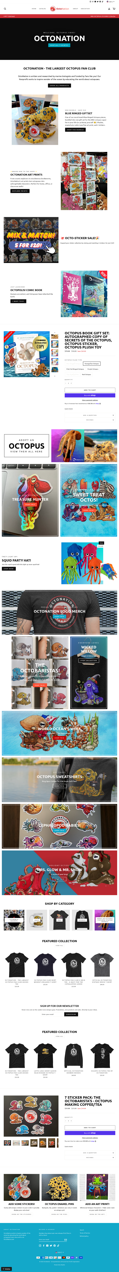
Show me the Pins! (59, 1214)
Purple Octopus (93, 369)
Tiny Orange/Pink (72, 374)
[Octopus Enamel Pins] (59, 1187)
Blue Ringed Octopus (73, 363)
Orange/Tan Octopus (92, 363)
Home (34, 8)
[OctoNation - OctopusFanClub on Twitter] (51, 1245)
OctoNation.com (9, 1239)
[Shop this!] (88, 500)
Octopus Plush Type (73, 360)
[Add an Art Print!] (97, 1187)
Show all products (59, 85)
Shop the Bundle (75, 129)
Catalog (42, 8)
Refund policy (84, 1236)
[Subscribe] (65, 1239)
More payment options (90, 400)
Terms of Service (85, 1233)
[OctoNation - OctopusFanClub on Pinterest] (54, 1245)
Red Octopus (86, 374)
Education (85, 8)
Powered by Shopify (59, 1264)
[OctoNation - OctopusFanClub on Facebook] (44, 1245)
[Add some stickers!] (22, 1187)
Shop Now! (9, 568)
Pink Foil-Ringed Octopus (75, 369)
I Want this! (18, 301)
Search (82, 1230)
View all (59, 945)
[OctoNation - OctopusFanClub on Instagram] (40, 1245)
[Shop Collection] (88, 673)
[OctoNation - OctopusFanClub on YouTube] (47, 1245)
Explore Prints (20, 191)
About (75, 8)
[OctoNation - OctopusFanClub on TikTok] (58, 1245)
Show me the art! (97, 1214)
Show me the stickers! (22, 1214)
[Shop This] (30, 500)
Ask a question (90, 415)
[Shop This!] (40, 673)
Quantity (69, 379)
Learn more (69, 409)
